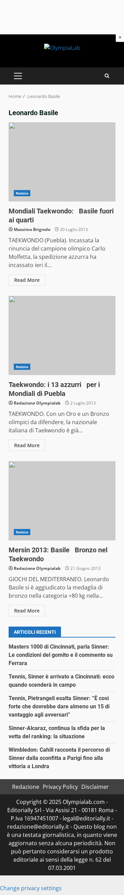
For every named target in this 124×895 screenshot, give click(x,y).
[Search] (107, 75)
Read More (27, 280)
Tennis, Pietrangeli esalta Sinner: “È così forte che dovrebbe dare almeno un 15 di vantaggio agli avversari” (59, 706)
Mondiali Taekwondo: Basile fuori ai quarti (62, 161)
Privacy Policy (60, 787)
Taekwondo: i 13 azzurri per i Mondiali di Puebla (62, 335)
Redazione (25, 787)
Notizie (22, 193)
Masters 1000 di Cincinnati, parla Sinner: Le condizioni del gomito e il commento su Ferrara (61, 654)
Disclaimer (95, 787)
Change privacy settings (31, 888)
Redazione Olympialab (37, 403)
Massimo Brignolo (32, 229)
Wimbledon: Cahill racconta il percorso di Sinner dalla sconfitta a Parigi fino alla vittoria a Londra (59, 758)
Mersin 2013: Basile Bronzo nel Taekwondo (62, 500)
